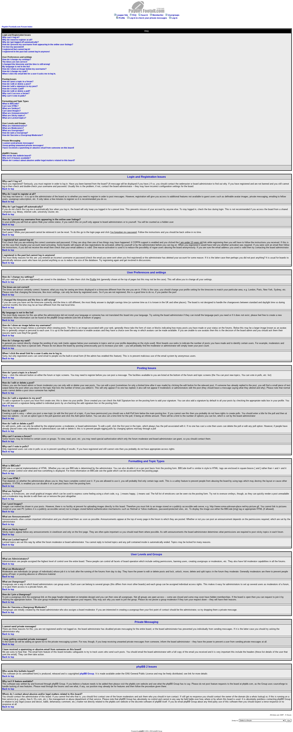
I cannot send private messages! (18, 143)
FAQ (134, 15)
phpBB (141, 731)
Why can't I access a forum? (16, 93)
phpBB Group (87, 673)
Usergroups (173, 15)
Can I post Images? (11, 111)
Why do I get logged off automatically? (20, 42)
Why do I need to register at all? (17, 40)
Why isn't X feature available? (16, 158)
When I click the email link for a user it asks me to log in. (29, 74)
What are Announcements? (15, 113)
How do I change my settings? (16, 59)
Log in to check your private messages (148, 18)
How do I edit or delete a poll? (16, 91)
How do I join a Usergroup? (15, 133)
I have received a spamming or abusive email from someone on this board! (38, 148)
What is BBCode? (10, 103)
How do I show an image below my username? (24, 69)
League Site (122, 15)
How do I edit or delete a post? (16, 84)
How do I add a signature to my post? (20, 86)
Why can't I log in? (10, 37)
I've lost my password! (13, 47)
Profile (122, 18)
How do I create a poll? (13, 89)
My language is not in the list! (16, 66)
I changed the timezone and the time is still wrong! (26, 64)
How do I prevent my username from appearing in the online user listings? (37, 44)
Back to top (8, 189)
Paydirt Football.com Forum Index (17, 27)
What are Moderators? (13, 128)
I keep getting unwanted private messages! (23, 145)
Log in (174, 18)
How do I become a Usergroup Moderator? (22, 135)
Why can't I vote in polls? (14, 96)
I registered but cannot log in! (16, 49)
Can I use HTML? (10, 106)
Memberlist (157, 15)
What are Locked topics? (14, 118)
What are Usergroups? (13, 130)
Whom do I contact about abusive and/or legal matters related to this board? (38, 160)
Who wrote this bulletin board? (16, 155)
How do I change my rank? (15, 71)
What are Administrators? (14, 126)
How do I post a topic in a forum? (17, 81)
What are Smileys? (11, 108)
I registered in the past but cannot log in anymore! (26, 51)
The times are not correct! (14, 62)
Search (144, 15)
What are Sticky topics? (13, 115)
